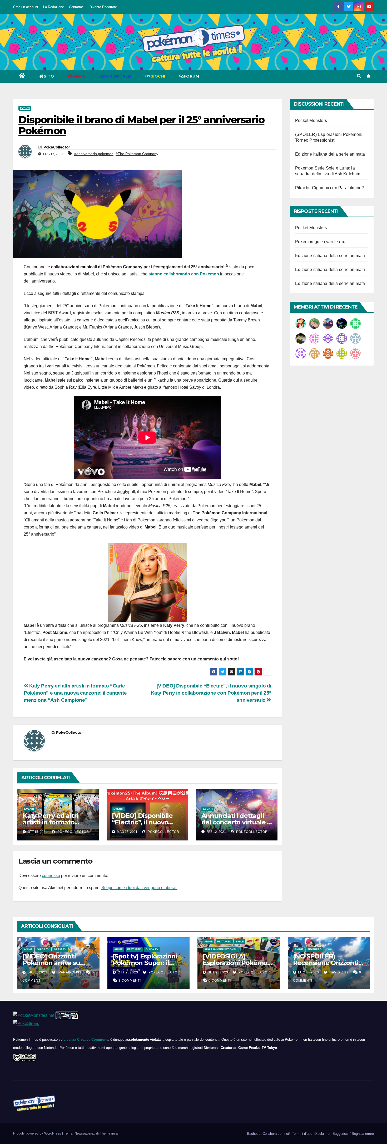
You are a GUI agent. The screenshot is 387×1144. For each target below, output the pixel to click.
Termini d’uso (301, 1134)
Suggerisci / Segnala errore (352, 1134)
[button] (359, 76)
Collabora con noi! (275, 1134)
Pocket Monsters (311, 120)
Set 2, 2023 (218, 972)
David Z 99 (338, 972)
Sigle (240, 941)
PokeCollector (56, 147)
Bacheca (253, 1134)
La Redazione (53, 7)
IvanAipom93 (69, 972)
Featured (134, 949)
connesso (51, 875)
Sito (49, 76)
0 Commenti (220, 980)
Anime (28, 949)
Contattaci (77, 7)
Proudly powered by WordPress (37, 1133)
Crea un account (25, 7)
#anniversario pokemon (93, 154)
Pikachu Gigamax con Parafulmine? (329, 188)
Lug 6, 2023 (308, 972)
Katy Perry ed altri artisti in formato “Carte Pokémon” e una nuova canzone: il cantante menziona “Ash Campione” (75, 693)
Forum (191, 76)
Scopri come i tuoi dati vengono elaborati (139, 887)
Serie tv (60, 949)
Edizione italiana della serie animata (330, 154)
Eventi (25, 108)
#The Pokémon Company (137, 154)
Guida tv (43, 949)
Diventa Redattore (103, 7)
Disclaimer (321, 1134)
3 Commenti (129, 980)
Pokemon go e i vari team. (320, 241)
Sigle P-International (220, 949)
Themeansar (109, 1133)
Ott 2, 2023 (128, 972)
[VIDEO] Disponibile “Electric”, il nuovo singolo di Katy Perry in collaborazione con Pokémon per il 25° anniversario (211, 693)
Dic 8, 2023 (37, 972)
